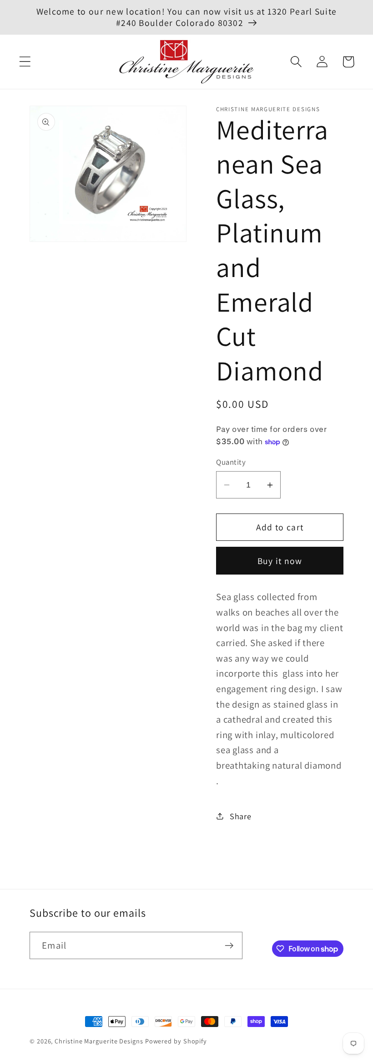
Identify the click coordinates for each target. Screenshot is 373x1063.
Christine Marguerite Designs (99, 1041)
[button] (25, 62)
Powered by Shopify (176, 1041)
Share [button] (241, 816)
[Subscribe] (229, 946)
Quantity (231, 462)
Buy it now (279, 561)
